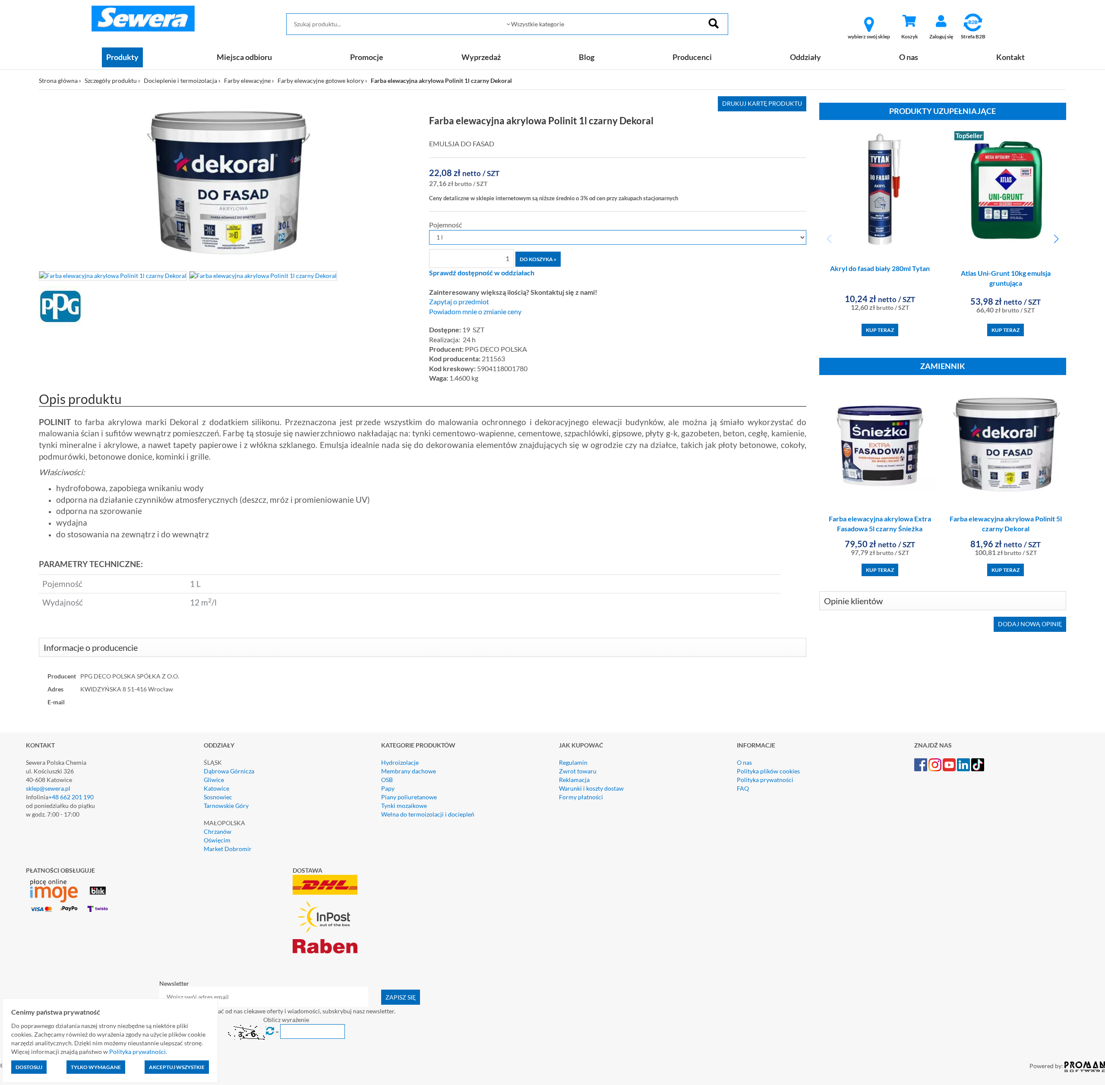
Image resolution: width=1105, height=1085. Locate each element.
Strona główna (58, 80)
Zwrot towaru (578, 771)
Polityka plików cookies (768, 771)
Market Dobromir (228, 848)
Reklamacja (574, 779)
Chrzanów (217, 831)
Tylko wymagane (96, 1067)
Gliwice (214, 779)
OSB (387, 779)
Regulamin (573, 762)
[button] (1056, 239)
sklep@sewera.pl (48, 788)
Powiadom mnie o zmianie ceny (475, 311)
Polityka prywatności (765, 779)
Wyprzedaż (481, 57)
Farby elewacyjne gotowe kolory (321, 80)
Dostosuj (29, 1067)
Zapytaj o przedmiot (459, 302)
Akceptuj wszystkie (177, 1067)
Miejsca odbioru (244, 57)
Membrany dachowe (408, 771)
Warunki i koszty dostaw (591, 788)
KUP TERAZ (880, 330)
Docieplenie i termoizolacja (180, 80)
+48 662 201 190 (71, 797)
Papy (388, 788)
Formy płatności (581, 797)
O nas (908, 57)
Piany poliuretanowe (409, 797)
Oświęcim (217, 840)
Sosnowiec (218, 797)
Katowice (216, 788)
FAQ (743, 788)
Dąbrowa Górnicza (229, 771)
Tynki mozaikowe (404, 805)
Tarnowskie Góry (226, 805)
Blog (586, 57)
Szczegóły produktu (111, 80)
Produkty (122, 57)
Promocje (366, 57)
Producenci (692, 57)
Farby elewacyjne (247, 80)
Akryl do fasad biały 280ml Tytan (880, 268)
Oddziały (805, 57)
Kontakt (1010, 57)
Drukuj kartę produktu (762, 103)
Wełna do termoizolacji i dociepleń (427, 814)
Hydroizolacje (400, 762)
